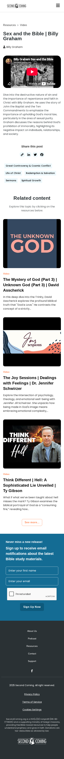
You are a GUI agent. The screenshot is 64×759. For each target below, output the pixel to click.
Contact (32, 653)
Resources (9, 25)
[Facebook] (42, 155)
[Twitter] (35, 155)
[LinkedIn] (28, 155)
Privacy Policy (32, 694)
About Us (32, 631)
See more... (32, 522)
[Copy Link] (22, 155)
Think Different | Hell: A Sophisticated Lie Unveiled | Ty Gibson (29, 485)
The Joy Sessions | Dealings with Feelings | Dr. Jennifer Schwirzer (29, 383)
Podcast (32, 638)
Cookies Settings (32, 709)
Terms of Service (32, 702)
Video (23, 25)
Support (32, 661)
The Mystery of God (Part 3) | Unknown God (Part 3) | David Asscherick (31, 284)
